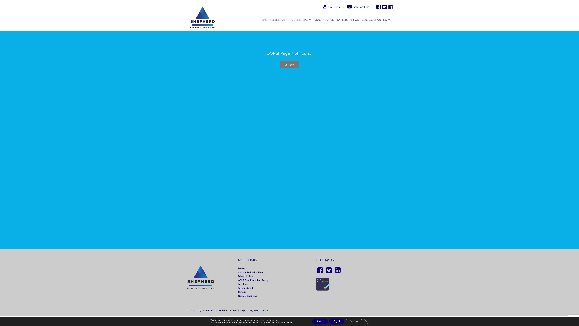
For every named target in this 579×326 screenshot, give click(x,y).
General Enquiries (374, 20)
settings (290, 322)
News (355, 20)
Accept (320, 321)
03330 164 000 (336, 7)
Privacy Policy (245, 276)
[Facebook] (378, 7)
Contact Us (361, 7)
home (263, 20)
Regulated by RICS (259, 310)
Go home (289, 65)
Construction (324, 20)
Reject (337, 321)
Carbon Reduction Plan (250, 272)
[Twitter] (384, 7)
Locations (243, 284)
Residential (277, 20)
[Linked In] (390, 7)
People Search (246, 288)
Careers (342, 20)
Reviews (242, 268)
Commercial (300, 20)
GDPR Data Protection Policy (253, 280)
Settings (354, 321)
